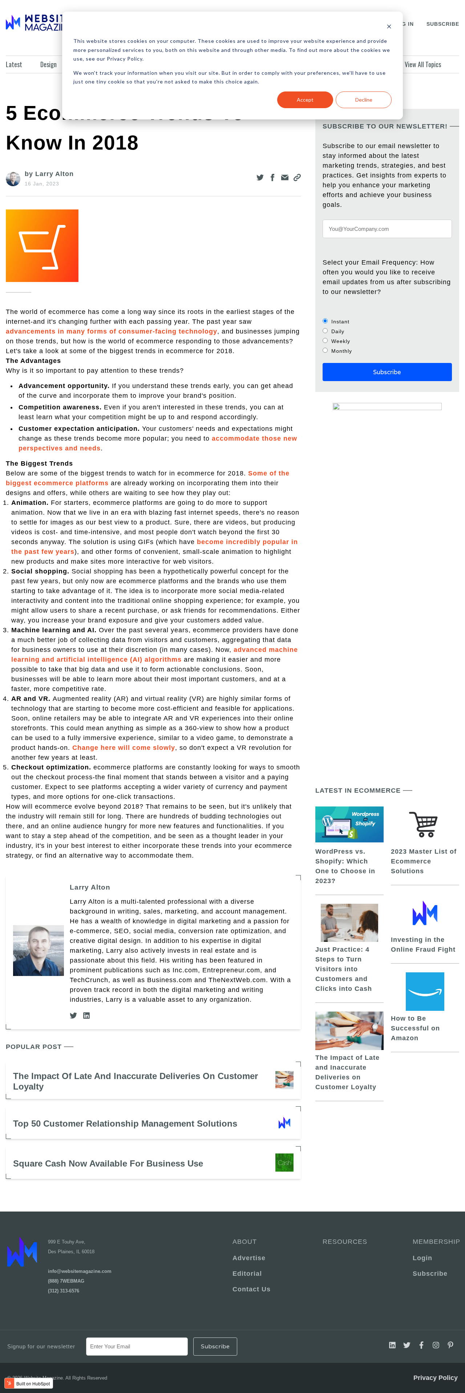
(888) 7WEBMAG (66, 1281)
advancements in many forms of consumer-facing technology (111, 331)
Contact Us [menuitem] (251, 1289)
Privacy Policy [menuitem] (435, 1377)
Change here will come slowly (123, 747)
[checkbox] (387, 336)
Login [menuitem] (422, 1258)
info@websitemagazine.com (80, 1271)
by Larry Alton (49, 173)
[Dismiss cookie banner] (389, 27)
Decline (363, 100)
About (244, 1241)
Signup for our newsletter (41, 1346)
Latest (14, 64)
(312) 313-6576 (63, 1291)
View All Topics (423, 64)
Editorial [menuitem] (247, 1273)
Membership (435, 1241)
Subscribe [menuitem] (430, 1273)
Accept (305, 100)
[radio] (387, 321)
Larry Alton (90, 887)
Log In (404, 24)
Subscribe (442, 24)
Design (48, 64)
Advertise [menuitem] (249, 1258)
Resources (345, 1241)
